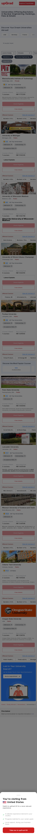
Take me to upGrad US (18, 830)
